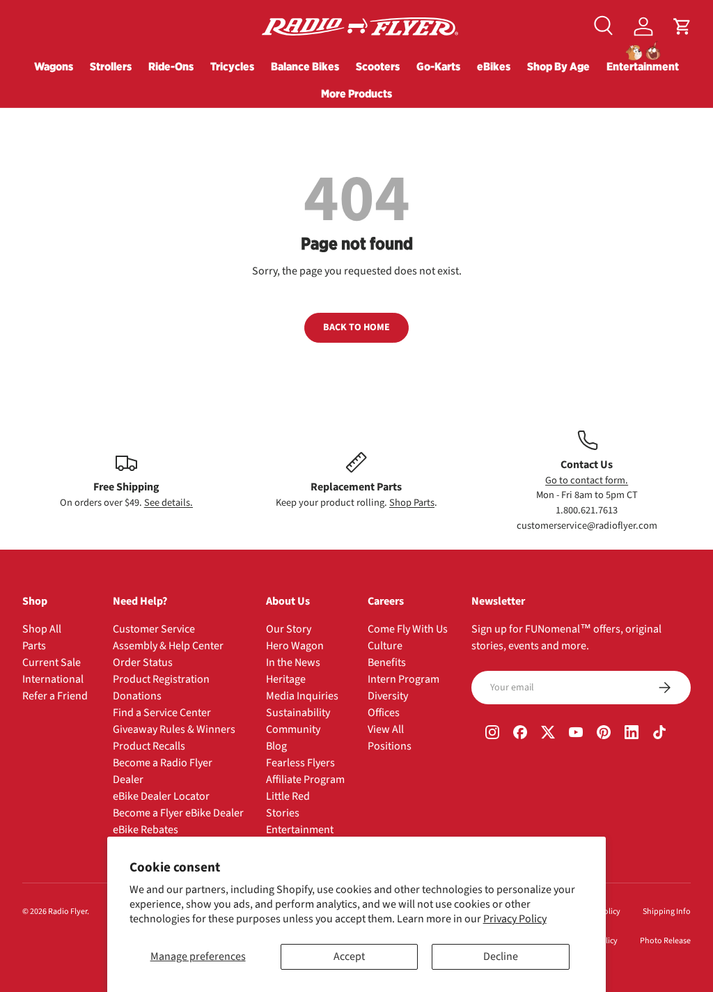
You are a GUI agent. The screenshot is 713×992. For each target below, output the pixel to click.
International (53, 679)
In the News (293, 662)
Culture (385, 645)
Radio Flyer (67, 911)
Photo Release (665, 941)
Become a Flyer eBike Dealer (178, 813)
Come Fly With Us (408, 629)
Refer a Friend (55, 696)
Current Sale (51, 662)
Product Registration (161, 679)
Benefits (387, 662)
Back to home (356, 327)
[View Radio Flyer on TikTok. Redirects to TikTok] (659, 733)
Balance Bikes (305, 66)
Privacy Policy (515, 919)
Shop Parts (411, 502)
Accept (349, 956)
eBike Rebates (145, 829)
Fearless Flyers (300, 762)
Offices (384, 712)
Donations (137, 696)
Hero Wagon (295, 645)
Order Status (143, 662)
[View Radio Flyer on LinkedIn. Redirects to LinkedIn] (631, 733)
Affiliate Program (305, 779)
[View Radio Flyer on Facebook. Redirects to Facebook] (520, 733)
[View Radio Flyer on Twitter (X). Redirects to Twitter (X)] (548, 733)
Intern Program (403, 679)
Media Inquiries (302, 696)
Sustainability (298, 712)
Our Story (288, 629)
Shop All (41, 629)
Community (293, 729)
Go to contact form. (586, 480)
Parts (34, 645)
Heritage (286, 679)
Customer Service (154, 629)
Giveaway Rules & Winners (174, 729)
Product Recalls (149, 746)
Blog (276, 746)
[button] (682, 26)
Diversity (388, 696)
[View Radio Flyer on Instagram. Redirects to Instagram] (492, 733)
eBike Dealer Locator (161, 796)
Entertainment (642, 66)
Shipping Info (667, 911)
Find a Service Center (162, 712)
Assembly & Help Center (168, 645)
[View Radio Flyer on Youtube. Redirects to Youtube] (576, 733)
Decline (500, 956)
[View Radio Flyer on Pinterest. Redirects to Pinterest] (604, 733)
